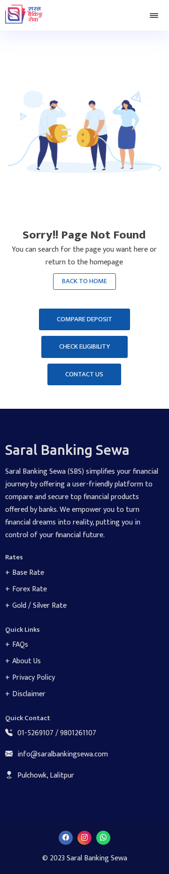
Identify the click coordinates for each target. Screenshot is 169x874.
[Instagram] (84, 837)
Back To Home (84, 281)
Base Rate (28, 572)
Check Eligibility (84, 346)
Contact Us (84, 374)
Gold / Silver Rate (39, 605)
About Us (26, 661)
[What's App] (103, 837)
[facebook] (65, 837)
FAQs (20, 644)
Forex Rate (29, 589)
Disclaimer (29, 694)
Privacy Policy (33, 677)
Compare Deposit (84, 319)
